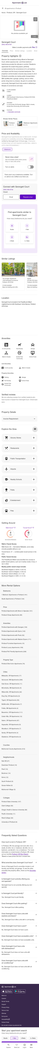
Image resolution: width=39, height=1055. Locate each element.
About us (4, 995)
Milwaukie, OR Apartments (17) (11, 676)
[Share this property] (36, 42)
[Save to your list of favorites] (35, 19)
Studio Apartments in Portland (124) (13, 599)
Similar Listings (20, 51)
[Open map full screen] (35, 429)
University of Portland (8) (9, 822)
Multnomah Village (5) (9, 789)
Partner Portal (5, 1022)
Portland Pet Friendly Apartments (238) (14, 651)
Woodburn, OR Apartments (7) (11, 729)
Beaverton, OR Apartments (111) (12, 712)
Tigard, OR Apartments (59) (10, 700)
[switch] (31, 167)
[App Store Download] (7, 993)
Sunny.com (5, 1016)
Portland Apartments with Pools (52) (13, 635)
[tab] (7, 149)
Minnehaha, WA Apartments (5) (12, 688)
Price (11, 51)
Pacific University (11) (8, 814)
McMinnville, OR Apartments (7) (12, 704)
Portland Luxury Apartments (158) (12, 647)
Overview (5, 51)
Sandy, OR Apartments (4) (10, 733)
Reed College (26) (7, 818)
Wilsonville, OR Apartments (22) (12, 692)
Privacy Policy (5, 1007)
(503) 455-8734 (7, 44)
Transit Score (27, 528)
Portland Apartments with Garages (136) (14, 627)
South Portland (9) (7, 781)
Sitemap (4, 1013)
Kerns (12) (5, 777)
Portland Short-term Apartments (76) (13, 664)
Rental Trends (5, 1001)
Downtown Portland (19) (9, 765)
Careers (4, 998)
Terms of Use (5, 1010)
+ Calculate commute (13, 112)
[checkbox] (12, 227)
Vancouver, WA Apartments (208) (12, 680)
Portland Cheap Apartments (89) (12, 615)
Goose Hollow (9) (7, 785)
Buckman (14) (6, 773)
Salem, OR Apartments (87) (10, 720)
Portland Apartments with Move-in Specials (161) (17, 611)
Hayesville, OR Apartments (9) (11, 724)
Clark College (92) (7, 806)
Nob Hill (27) (6, 761)
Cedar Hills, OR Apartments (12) (12, 716)
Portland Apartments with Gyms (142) (13, 631)
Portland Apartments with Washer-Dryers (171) (16, 639)
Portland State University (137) (11, 802)
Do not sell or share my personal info (12, 1025)
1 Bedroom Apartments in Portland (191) (14, 595)
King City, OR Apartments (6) (11, 696)
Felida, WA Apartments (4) (10, 708)
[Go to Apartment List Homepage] (19, 2)
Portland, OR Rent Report (20, 854)
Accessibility (5, 1019)
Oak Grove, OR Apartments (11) (12, 684)
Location (29, 51)
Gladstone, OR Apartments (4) (11, 737)
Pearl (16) (5, 769)
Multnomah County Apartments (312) (13, 749)
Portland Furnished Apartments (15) (13, 643)
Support (4, 1004)
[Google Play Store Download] (20, 993)
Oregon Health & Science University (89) (14, 810)
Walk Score (10, 528)
